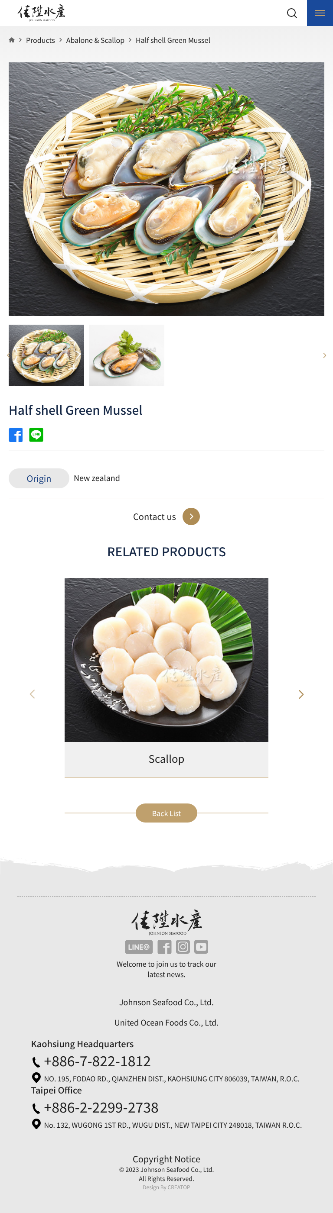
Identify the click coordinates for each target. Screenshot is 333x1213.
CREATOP (178, 1187)
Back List (166, 813)
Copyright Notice (166, 1158)
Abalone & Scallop (95, 40)
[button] (300, 694)
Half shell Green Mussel (173, 40)
